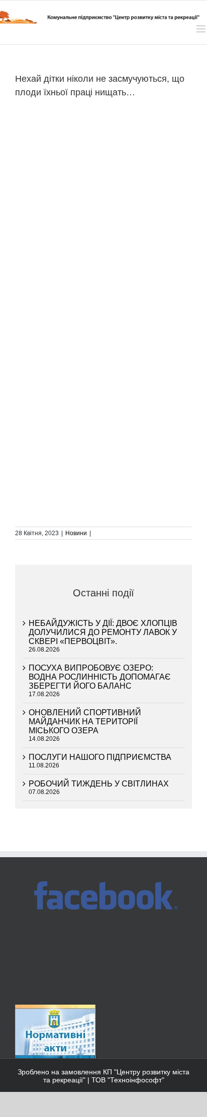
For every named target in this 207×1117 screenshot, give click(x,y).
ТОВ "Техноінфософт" (127, 1080)
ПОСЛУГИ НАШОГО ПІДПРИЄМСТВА (100, 757)
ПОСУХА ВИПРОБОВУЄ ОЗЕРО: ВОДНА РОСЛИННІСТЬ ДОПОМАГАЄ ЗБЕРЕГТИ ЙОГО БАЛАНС (100, 677)
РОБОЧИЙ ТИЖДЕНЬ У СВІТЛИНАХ (99, 783)
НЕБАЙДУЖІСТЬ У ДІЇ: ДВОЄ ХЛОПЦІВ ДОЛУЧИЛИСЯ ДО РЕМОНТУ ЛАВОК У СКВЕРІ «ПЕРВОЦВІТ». (103, 632)
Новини (76, 533)
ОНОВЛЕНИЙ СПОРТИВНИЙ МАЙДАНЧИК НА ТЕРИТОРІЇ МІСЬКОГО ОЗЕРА (85, 721)
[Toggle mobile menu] (201, 29)
